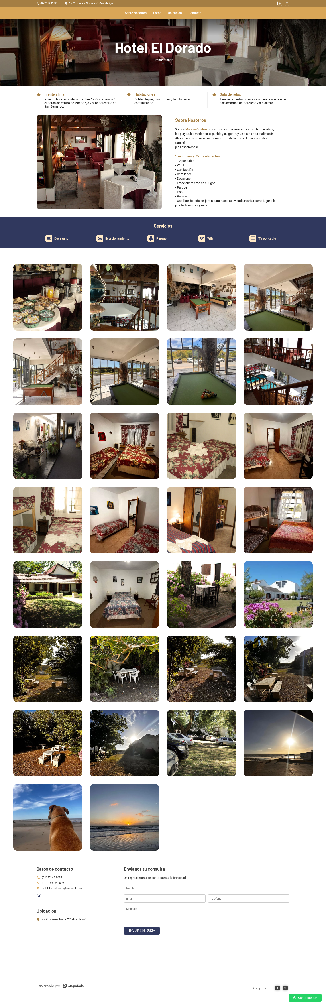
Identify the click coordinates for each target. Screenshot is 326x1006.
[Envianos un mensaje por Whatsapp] (287, 3)
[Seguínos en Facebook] (279, 3)
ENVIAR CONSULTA (141, 930)
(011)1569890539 (53, 882)
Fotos (157, 13)
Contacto (195, 13)
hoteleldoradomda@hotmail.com (62, 888)
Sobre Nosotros (136, 13)
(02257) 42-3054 (50, 3)
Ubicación (175, 13)
